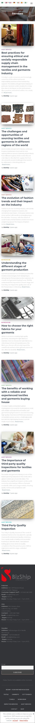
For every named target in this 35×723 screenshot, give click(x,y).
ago (13, 96)
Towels (11, 699)
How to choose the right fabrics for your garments (17, 329)
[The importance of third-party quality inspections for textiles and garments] (17, 442)
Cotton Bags (27, 694)
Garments (15, 694)
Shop (22, 709)
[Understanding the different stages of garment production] (17, 245)
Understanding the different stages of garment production (14, 266)
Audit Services (6, 49)
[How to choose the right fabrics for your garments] (17, 308)
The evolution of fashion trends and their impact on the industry (17, 201)
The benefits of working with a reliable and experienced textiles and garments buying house (17, 395)
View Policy (24, 720)
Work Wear (22, 699)
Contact (14, 709)
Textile (6, 694)
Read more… (8, 92)
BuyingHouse (5, 260)
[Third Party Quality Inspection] (17, 509)
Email (3, 664)
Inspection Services (11, 704)
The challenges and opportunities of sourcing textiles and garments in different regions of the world (15, 138)
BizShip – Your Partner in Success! (17, 689)
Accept (15, 720)
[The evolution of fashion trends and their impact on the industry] (17, 183)
